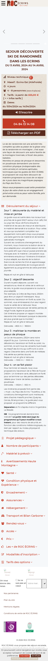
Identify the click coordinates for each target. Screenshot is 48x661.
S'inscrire (25, 112)
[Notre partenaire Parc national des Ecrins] (15, 627)
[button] (3, 3)
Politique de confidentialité (24, 659)
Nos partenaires (11, 593)
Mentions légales (11, 607)
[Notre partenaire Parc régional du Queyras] (37, 627)
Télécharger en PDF (25, 133)
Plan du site (9, 600)
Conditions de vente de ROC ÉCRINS (21, 613)
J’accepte (24, 656)
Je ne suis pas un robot (21, 583)
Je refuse (36, 656)
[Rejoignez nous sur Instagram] (38, 572)
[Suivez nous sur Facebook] (14, 572)
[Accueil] (17, 3)
